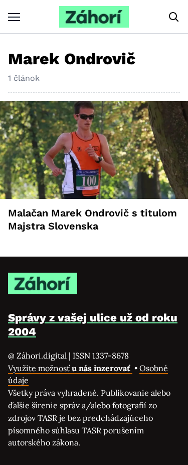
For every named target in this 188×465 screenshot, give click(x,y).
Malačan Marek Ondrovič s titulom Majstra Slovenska (92, 219)
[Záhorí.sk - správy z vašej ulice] (93, 17)
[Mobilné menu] (14, 17)
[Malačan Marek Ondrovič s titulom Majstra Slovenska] (94, 150)
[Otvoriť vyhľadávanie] (174, 17)
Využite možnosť (70, 368)
